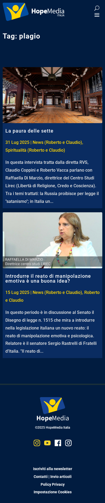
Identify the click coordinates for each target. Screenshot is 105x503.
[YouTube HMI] (47, 444)
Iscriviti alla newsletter (52, 469)
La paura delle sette (29, 131)
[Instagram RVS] (68, 444)
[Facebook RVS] (58, 444)
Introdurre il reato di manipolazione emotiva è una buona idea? (48, 278)
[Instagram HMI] (37, 444)
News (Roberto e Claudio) (57, 142)
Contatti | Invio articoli (53, 476)
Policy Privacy (53, 484)
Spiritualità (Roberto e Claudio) (35, 150)
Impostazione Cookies (53, 492)
